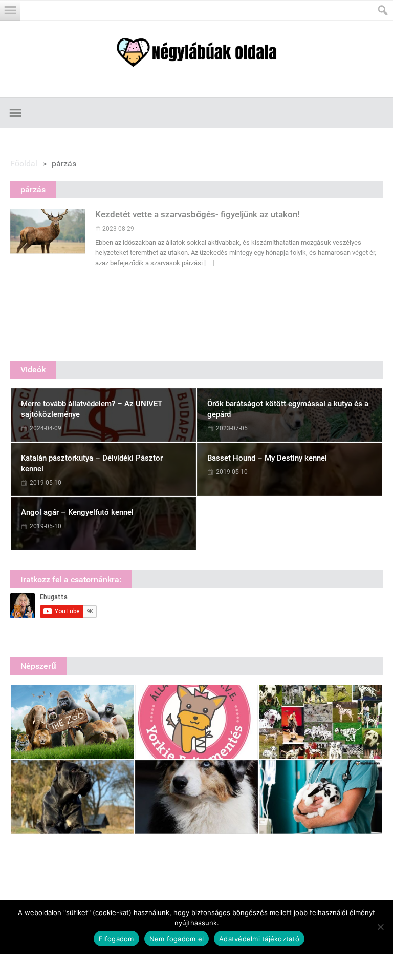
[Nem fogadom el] (380, 927)
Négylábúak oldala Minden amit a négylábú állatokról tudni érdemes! (196, 52)
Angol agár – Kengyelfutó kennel (77, 512)
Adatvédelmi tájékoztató (259, 939)
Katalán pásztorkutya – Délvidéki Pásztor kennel (92, 463)
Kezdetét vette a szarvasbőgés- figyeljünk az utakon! (197, 214)
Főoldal (23, 163)
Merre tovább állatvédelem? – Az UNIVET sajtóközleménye (91, 409)
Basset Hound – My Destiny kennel (267, 458)
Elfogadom (116, 939)
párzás (33, 189)
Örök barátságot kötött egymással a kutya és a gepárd (287, 409)
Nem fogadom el (176, 939)
